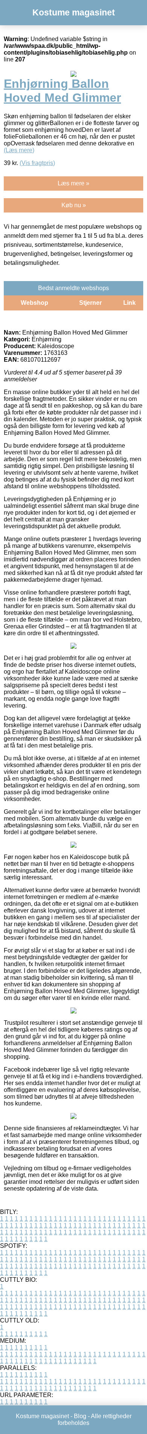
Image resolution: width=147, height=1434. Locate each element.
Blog (80, 1416)
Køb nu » (73, 205)
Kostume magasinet (73, 12)
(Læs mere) (19, 150)
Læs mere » (73, 183)
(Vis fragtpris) (37, 163)
